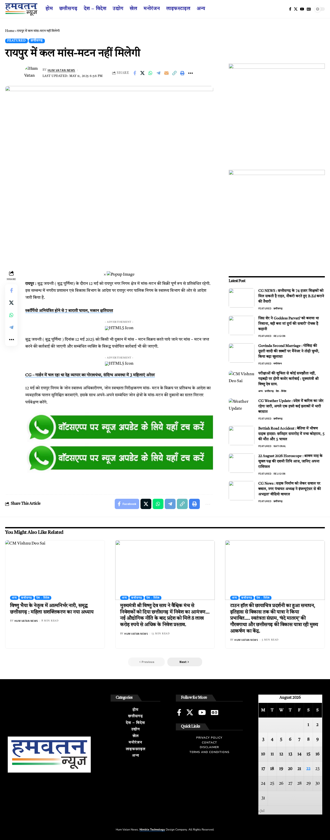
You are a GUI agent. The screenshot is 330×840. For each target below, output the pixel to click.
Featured (16, 40)
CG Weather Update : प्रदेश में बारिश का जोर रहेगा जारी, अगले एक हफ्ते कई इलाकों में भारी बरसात (291, 406)
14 (299, 754)
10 (263, 754)
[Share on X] (142, 73)
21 (299, 769)
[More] (190, 73)
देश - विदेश (281, 391)
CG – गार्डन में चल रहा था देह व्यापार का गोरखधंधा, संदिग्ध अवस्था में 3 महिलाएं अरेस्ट (90, 375)
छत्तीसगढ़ (37, 40)
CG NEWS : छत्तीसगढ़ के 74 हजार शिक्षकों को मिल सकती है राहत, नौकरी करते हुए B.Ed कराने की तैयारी (291, 296)
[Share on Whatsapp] (150, 73)
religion (280, 336)
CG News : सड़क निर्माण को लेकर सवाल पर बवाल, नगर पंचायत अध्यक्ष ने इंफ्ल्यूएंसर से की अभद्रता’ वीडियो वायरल (289, 489)
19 (281, 769)
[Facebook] (290, 9)
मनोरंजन (278, 363)
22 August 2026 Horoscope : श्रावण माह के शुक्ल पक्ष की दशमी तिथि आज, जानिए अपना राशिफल (290, 461)
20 (290, 769)
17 (263, 769)
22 (308, 769)
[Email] (166, 73)
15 (308, 754)
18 (272, 769)
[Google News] (309, 9)
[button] (184, 662)
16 (317, 754)
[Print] (182, 73)
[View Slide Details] (119, 427)
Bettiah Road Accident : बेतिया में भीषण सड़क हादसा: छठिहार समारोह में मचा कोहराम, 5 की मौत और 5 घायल (291, 434)
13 (290, 754)
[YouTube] (302, 9)
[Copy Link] (174, 73)
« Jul (261, 811)
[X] (296, 9)
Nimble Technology (152, 830)
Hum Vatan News (61, 70)
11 (272, 754)
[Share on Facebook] (134, 73)
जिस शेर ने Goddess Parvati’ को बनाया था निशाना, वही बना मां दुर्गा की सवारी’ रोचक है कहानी (288, 324)
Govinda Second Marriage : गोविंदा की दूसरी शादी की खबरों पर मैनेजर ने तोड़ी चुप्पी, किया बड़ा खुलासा (288, 351)
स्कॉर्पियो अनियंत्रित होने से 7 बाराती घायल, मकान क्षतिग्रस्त (69, 311)
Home (9, 31)
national (280, 446)
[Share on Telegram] (158, 73)
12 (281, 754)
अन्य (260, 391)
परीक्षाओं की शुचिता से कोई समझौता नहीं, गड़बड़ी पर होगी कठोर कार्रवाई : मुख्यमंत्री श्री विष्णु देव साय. (288, 379)
